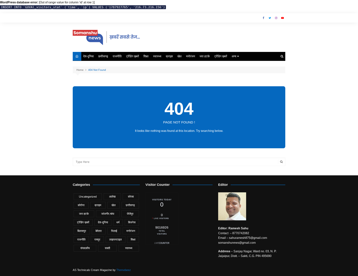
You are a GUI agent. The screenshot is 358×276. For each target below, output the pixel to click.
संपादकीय (85, 248)
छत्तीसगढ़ (103, 56)
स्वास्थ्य (157, 56)
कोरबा (131, 196)
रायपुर (97, 239)
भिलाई (114, 230)
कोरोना (81, 205)
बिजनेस (132, 222)
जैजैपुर (130, 213)
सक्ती (107, 248)
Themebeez (123, 270)
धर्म (118, 222)
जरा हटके (205, 56)
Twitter (270, 18)
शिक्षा (146, 56)
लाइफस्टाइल (115, 239)
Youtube (282, 18)
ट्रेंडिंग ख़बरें (132, 56)
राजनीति (117, 56)
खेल (179, 56)
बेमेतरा (98, 230)
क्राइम (169, 56)
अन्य (234, 56)
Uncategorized (88, 196)
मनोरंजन (190, 56)
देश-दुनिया (88, 56)
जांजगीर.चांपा (107, 213)
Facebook (263, 18)
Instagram (276, 18)
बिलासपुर (81, 230)
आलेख (112, 196)
